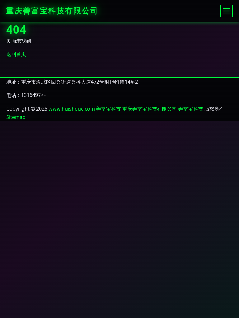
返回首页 (16, 54)
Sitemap (16, 117)
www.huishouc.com (72, 108)
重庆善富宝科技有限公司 (52, 11)
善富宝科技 (108, 108)
